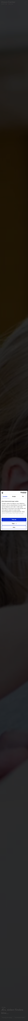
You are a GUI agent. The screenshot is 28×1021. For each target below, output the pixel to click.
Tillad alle (14, 519)
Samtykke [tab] (5, 496)
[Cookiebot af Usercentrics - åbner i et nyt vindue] (20, 493)
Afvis (14, 527)
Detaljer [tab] (14, 496)
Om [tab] (23, 496)
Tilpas (13, 523)
